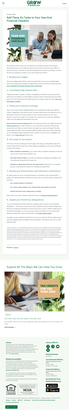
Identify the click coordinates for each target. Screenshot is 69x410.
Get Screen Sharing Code (12, 402)
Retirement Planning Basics (49, 195)
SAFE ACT (20, 400)
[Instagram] (53, 346)
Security (14, 400)
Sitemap (8, 400)
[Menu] (3, 3)
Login (64, 3)
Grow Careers (15, 353)
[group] (34, 301)
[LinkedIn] (48, 350)
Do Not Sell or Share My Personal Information (43, 400)
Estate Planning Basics (45, 213)
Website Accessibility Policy (12, 370)
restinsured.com (20, 135)
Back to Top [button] (11, 407)
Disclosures (27, 400)
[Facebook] (48, 346)
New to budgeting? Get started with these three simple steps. (24, 86)
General (15, 247)
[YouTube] (58, 346)
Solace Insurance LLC (13, 125)
